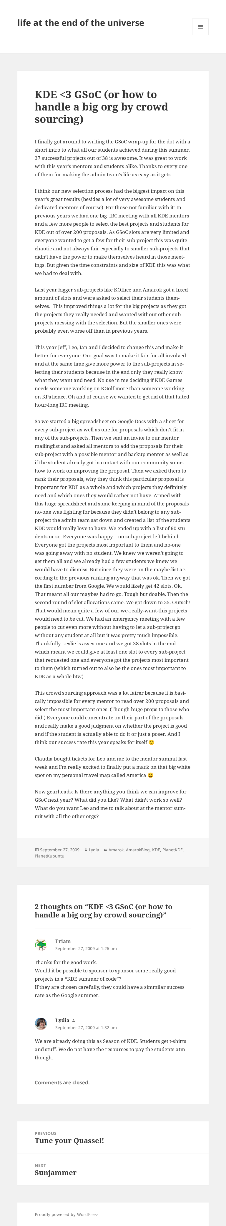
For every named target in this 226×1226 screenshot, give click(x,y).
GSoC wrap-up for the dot (144, 141)
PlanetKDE (172, 849)
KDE (156, 849)
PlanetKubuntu (49, 856)
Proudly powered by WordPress (66, 1214)
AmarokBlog (138, 849)
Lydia (94, 849)
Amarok (116, 849)
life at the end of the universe (80, 22)
